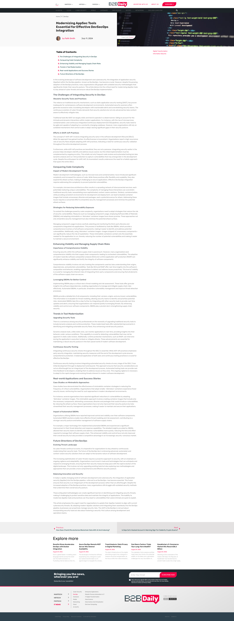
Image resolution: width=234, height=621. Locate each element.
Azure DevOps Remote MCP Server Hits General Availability (90, 546)
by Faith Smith (68, 38)
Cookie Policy (58, 616)
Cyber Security (81, 10)
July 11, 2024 (87, 38)
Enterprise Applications (91, 592)
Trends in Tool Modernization (70, 67)
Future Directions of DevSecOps (72, 74)
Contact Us (173, 616)
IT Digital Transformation (92, 597)
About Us (167, 616)
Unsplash (131, 37)
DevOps (128, 10)
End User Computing (155, 10)
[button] (176, 10)
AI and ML (59, 10)
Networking (139, 10)
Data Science (116, 10)
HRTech (82, 4)
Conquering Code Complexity (71, 60)
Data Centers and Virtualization (94, 602)
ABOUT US (155, 4)
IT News (57, 604)
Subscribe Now (168, 575)
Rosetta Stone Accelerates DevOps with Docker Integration (63, 546)
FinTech (95, 4)
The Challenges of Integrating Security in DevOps (78, 57)
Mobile (93, 10)
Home (58, 16)
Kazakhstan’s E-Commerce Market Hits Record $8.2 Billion (168, 546)
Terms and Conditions (76, 616)
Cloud (69, 10)
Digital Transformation (160, 51)
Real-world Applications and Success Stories (77, 71)
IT (56, 4)
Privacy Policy (66, 616)
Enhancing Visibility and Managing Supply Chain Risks (80, 64)
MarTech (68, 4)
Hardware (104, 10)
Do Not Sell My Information (89, 616)
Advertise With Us (140, 4)
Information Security (159, 54)
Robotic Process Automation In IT (94, 594)
